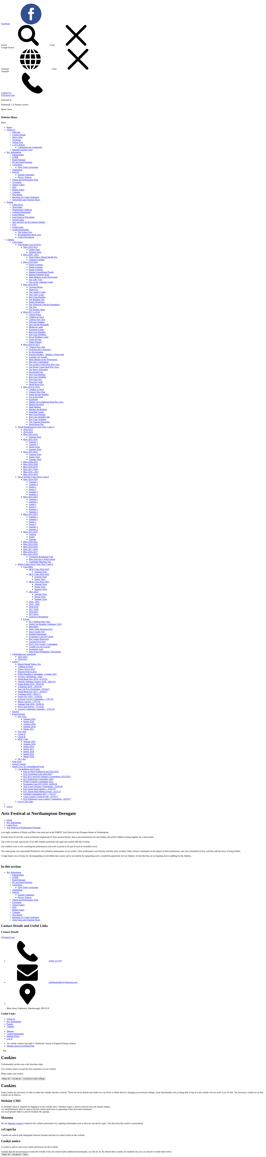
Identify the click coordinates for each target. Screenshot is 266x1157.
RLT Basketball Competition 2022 (38, 779)
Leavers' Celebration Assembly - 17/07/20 (36, 709)
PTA (14, 224)
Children (10, 239)
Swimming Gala (36, 649)
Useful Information (20, 229)
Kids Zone (16, 761)
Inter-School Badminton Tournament (45, 652)
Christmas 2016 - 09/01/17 (29, 694)
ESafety (15, 711)
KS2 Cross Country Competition (43, 644)
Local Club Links (25, 801)
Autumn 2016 (29, 719)
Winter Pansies (35, 342)
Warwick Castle (36, 382)
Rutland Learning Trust (22, 150)
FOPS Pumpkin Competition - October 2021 (37, 674)
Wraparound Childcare (22, 210)
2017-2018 (33, 609)
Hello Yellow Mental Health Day (43, 257)
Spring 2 (32, 489)
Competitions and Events (29, 769)
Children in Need (36, 317)
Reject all (6, 1079)
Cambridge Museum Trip (40, 562)
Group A (21, 734)
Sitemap (10, 1031)
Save (25, 1154)
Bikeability (33, 627)
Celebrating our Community (30, 147)
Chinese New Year (37, 319)
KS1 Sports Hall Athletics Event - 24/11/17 (42, 791)
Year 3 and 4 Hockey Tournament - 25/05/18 (42, 786)
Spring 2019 (28, 721)
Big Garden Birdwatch (39, 639)
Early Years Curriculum (28, 167)
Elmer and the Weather (39, 394)
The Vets (33, 307)
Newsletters (17, 195)
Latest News (17, 205)
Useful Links (18, 227)
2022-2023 (28, 429)
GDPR (15, 157)
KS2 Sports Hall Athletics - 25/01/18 (39, 789)
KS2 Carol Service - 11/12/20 (31, 706)
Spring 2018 (28, 751)
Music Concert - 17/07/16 (29, 701)
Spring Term (34, 249)
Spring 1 (32, 487)
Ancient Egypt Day (37, 642)
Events (26, 619)
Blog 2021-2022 (30, 452)
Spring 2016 (28, 746)
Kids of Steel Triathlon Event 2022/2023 (41, 771)
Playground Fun (36, 372)
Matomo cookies (15, 1123)
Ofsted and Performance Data (25, 180)
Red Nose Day (35, 379)
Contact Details (19, 135)
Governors (16, 182)
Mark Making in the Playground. (43, 359)
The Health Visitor (37, 309)
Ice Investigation (36, 352)
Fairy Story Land (36, 294)
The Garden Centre (37, 292)
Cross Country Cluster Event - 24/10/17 (40, 796)
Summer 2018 (29, 726)
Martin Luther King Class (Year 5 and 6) (35, 564)
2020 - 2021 (34, 602)
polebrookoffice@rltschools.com (63, 982)
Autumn (32, 534)
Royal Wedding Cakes (38, 337)
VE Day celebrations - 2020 (30, 676)
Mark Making (35, 407)
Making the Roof (36, 404)
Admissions (17, 170)
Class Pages (17, 242)
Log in (9, 806)
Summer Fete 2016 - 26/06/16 (31, 704)
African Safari (35, 314)
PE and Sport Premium (22, 162)
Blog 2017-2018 (30, 469)
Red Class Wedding (37, 334)
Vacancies (16, 140)
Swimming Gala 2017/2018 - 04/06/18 (40, 784)
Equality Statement (26, 175)
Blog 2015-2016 (30, 474)
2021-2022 (33, 592)
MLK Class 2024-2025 (39, 569)
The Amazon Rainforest (39, 422)
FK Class (22, 759)
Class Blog (28, 567)
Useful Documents (26, 237)
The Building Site (36, 299)
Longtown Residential (38, 617)
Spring (32, 537)
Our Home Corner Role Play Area (44, 367)
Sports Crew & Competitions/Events (28, 766)
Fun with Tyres (35, 279)
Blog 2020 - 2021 (31, 254)
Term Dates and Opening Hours (26, 200)
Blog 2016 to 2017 (31, 344)
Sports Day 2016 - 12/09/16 (30, 696)
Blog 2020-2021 (30, 462)
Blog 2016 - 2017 (31, 472)
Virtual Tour (17, 142)
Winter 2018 (28, 756)
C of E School (18, 145)
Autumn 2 (33, 444)
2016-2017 (33, 612)
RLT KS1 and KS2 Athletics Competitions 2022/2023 (47, 776)
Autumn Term (35, 437)
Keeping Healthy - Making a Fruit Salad (46, 354)
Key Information (14, 152)
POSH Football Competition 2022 (38, 781)
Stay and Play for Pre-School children (28, 222)
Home (9, 127)
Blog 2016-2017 (30, 552)
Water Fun (33, 289)
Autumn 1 (33, 442)
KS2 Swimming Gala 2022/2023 (37, 774)
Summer (32, 539)
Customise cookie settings (34, 1079)
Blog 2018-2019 (30, 284)
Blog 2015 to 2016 (31, 387)
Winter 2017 (28, 729)
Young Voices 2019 (26, 669)
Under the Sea (35, 339)
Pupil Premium (18, 160)
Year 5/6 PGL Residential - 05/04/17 (34, 689)
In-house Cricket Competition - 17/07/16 (35, 699)
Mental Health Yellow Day (29, 664)
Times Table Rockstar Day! (41, 629)
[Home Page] (8, 95)
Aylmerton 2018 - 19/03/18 (30, 686)
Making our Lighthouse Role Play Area (46, 402)
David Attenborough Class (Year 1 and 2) (36, 427)
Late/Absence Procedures (23, 217)
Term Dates (17, 207)
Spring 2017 (28, 749)
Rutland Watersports (38, 634)
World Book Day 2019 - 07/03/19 (32, 679)
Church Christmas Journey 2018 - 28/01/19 (37, 681)
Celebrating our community (24, 654)
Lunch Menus (18, 215)
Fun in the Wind (36, 397)
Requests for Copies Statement (25, 197)
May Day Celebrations (39, 362)
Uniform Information (21, 212)
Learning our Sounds (38, 357)
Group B (21, 736)
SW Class (22, 716)
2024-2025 (22, 659)
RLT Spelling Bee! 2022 (39, 622)
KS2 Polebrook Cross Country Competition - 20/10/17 (47, 799)
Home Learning (36, 264)
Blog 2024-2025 (30, 479)
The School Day (25, 232)
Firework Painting (37, 322)
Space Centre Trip (37, 632)
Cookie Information (15, 1034)
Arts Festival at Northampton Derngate (24, 827)
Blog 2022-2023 (30, 247)
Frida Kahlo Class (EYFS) (29, 244)
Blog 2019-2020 (30, 262)
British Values (18, 190)
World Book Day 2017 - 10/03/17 (32, 691)
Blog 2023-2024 (30, 434)
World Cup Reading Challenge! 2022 (45, 624)
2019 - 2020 (34, 604)
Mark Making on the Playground (43, 277)
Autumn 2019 (29, 724)
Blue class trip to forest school (42, 559)
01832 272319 (55, 961)
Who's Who (17, 137)
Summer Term (35, 252)
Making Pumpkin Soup (39, 274)
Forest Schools (18, 714)
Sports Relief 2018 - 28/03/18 (31, 684)
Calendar (16, 192)
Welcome (16, 132)
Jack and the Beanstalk (39, 324)
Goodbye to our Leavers (39, 647)
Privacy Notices (25, 177)
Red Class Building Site (39, 417)
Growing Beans (36, 287)
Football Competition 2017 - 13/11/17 (39, 794)
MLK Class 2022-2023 (39, 582)
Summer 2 (33, 494)
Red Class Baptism (37, 297)
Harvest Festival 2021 (27, 671)
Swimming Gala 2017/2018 (41, 637)
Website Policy (13, 1036)
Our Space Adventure (38, 369)
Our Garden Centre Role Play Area (44, 364)
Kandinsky (33, 399)
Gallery (15, 661)
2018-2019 (33, 607)
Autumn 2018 (29, 744)
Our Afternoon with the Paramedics (44, 304)
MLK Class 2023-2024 (39, 574)
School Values (18, 185)
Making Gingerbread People (41, 272)
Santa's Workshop (36, 302)
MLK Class (23, 739)
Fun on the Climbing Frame (41, 282)
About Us (11, 130)
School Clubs (18, 219)
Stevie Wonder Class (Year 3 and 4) (33, 477)
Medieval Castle (36, 327)
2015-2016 (33, 614)
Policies (15, 172)
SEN (14, 187)
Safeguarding (18, 155)
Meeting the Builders (38, 409)
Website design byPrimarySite (20, 1046)
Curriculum (17, 165)
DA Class (22, 731)
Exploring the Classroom (40, 349)
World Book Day (36, 384)
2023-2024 (28, 432)
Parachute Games (36, 329)
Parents (10, 202)
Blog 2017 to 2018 (31, 312)
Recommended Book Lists (29, 234)
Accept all (16, 1079)
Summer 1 (33, 492)
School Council (19, 764)
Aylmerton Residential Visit (41, 557)
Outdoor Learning (37, 259)
